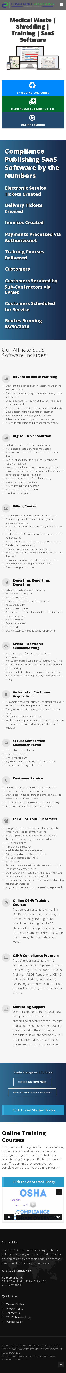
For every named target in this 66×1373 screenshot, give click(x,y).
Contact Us (13, 1313)
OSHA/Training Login (19, 1317)
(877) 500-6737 (18, 1271)
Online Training (33, 125)
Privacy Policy (14, 1308)
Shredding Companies (33, 92)
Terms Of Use (15, 1304)
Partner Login (14, 1321)
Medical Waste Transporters (33, 108)
